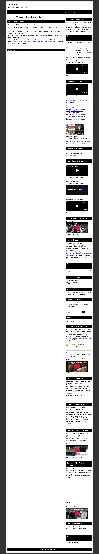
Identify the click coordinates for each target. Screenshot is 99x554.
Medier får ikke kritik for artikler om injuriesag (79, 270)
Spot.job (50, 12)
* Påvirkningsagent (75, 289)
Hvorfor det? (32, 12)
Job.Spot (64, 12)
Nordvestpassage (41, 12)
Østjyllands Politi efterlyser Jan (76, 42)
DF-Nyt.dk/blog (15, 4)
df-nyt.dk (11, 12)
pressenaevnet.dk (73, 267)
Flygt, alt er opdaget (73, 542)
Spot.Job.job (57, 12)
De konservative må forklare (75, 303)
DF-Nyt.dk (16, 50)
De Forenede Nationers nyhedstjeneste (76, 528)
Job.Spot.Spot (72, 12)
